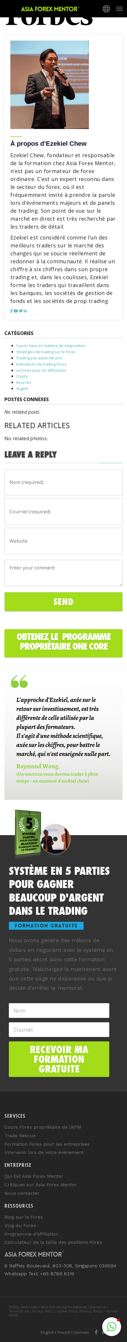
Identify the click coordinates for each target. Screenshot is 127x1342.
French (64, 1332)
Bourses (23, 382)
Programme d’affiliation (31, 1234)
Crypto (22, 376)
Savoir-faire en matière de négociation (50, 345)
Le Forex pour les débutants (41, 370)
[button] (111, 1326)
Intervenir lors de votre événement (44, 1152)
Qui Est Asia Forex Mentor (33, 1176)
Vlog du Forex (20, 1225)
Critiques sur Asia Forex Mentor (40, 1184)
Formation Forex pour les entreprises (46, 1144)
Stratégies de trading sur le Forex (46, 351)
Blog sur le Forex (23, 1217)
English (47, 1332)
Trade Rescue (20, 1135)
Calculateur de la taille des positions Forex (53, 1242)
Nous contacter (22, 1193)
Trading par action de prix (39, 358)
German (81, 1332)
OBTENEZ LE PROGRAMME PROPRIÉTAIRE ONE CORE (63, 641)
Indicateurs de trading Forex (41, 364)
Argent (22, 388)
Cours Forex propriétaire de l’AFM (42, 1127)
